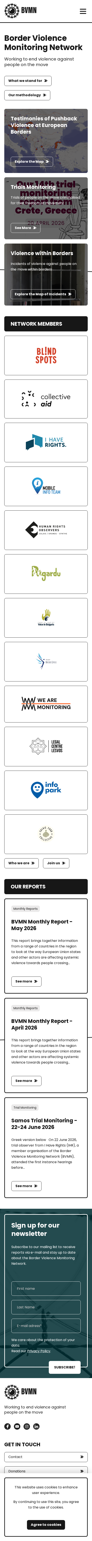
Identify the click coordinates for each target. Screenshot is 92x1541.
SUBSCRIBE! (64, 1367)
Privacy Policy (38, 1351)
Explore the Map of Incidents (40, 294)
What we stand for (25, 80)
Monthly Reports (25, 909)
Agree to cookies (46, 1524)
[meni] (83, 11)
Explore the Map (29, 161)
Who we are (18, 863)
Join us (53, 863)
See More (23, 227)
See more (23, 981)
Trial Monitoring (24, 1107)
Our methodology (24, 95)
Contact (15, 1456)
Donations (16, 1471)
